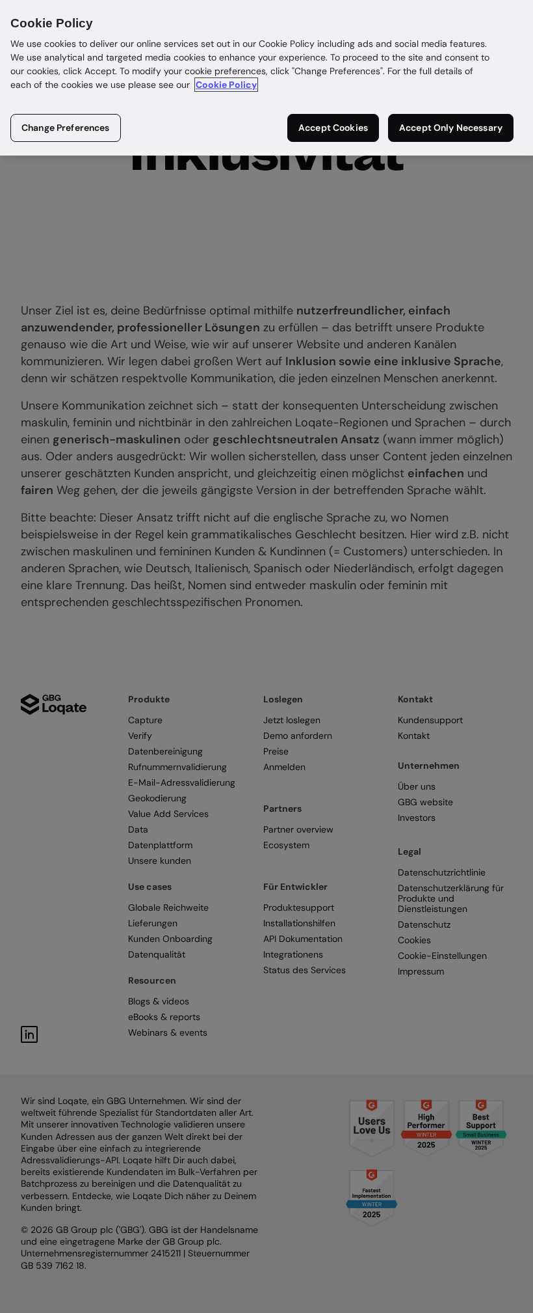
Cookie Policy (226, 84)
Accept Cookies (333, 127)
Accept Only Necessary (450, 127)
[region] (266, 78)
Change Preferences (65, 127)
